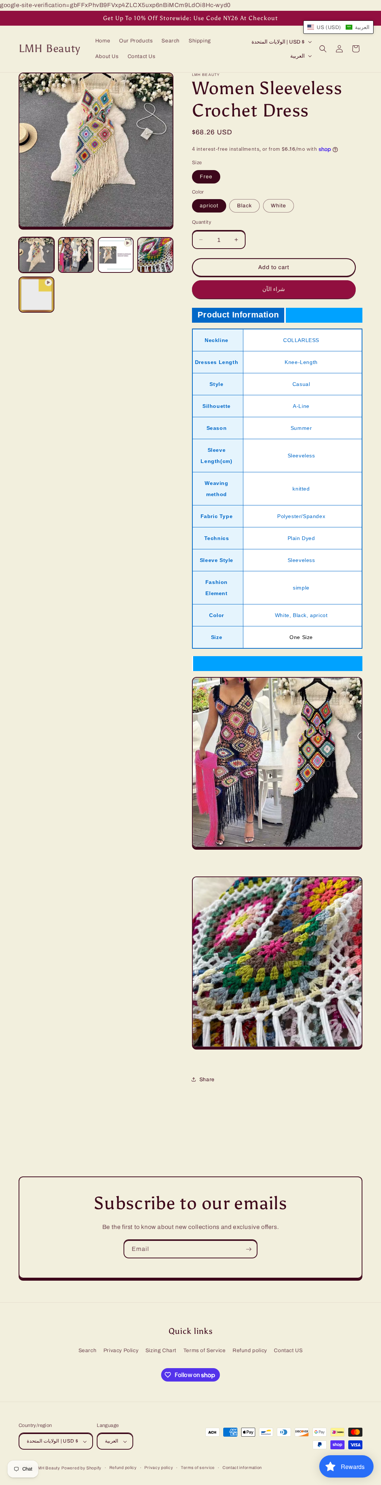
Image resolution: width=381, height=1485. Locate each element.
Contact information (242, 1467)
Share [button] (207, 1079)
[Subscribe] (248, 1249)
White (278, 205)
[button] (323, 49)
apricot (209, 205)
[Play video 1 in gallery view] (116, 255)
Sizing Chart (160, 1350)
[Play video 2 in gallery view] (36, 294)
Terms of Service (204, 1350)
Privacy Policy (120, 1350)
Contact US (288, 1350)
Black (244, 205)
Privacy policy (158, 1467)
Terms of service (198, 1467)
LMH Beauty (47, 1468)
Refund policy (250, 1350)
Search (88, 1350)
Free (206, 176)
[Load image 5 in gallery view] (155, 255)
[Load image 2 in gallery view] (76, 255)
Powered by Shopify (81, 1468)
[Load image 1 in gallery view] (36, 255)
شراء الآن (273, 289)
